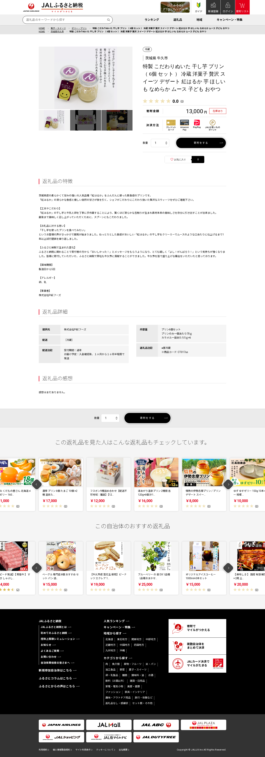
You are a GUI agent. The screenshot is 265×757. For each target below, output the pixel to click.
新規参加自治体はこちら (55, 670)
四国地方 (139, 644)
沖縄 (122, 650)
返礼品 (177, 19)
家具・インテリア (135, 692)
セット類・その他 (142, 703)
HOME (42, 28)
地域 (199, 19)
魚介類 (116, 664)
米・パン (151, 664)
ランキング (152, 19)
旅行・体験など (144, 697)
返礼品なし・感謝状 (116, 703)
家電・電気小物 (114, 686)
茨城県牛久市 (57, 31)
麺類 (124, 675)
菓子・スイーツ (58, 28)
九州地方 (110, 650)
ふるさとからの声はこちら (57, 686)
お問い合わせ (49, 656)
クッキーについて (104, 750)
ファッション (113, 692)
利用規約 (43, 750)
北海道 (109, 639)
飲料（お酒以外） (115, 680)
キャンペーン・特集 (229, 19)
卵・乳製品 (111, 675)
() (182, 101)
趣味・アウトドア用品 (118, 697)
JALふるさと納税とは (54, 627)
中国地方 (125, 644)
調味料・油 (137, 675)
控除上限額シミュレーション (58, 638)
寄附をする (201, 142)
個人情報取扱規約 (61, 750)
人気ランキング (114, 621)
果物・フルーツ (133, 664)
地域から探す (113, 633)
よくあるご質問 (50, 650)
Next (228, 484)
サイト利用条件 (83, 750)
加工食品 (110, 669)
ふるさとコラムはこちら (55, 678)
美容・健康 (133, 686)
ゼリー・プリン (79, 28)
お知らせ (46, 644)
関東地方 (136, 639)
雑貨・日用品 (137, 680)
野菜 (122, 669)
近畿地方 (110, 644)
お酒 (150, 675)
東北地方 (122, 639)
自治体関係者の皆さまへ (55, 662)
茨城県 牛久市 (156, 58)
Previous (36, 484)
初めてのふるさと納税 (54, 633)
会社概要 (123, 750)
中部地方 (151, 639)
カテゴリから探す (116, 658)
